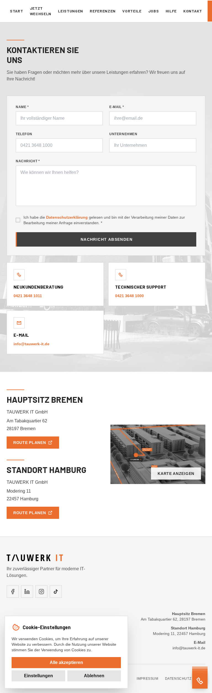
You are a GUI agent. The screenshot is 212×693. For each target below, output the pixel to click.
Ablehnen (94, 675)
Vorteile (132, 11)
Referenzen (103, 11)
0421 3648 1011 (28, 296)
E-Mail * (116, 107)
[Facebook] (13, 591)
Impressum (147, 679)
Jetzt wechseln (41, 11)
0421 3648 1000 (129, 296)
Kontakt (192, 11)
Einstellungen (38, 675)
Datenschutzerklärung (67, 217)
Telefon (24, 134)
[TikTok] (56, 591)
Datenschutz (178, 679)
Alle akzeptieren (66, 662)
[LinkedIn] (27, 591)
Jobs (153, 11)
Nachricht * (28, 161)
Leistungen (70, 11)
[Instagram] (41, 591)
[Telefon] (200, 681)
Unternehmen (123, 134)
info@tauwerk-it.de (31, 344)
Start (16, 11)
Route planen (29, 442)
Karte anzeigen (176, 473)
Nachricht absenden (106, 239)
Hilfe (171, 11)
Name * (22, 107)
